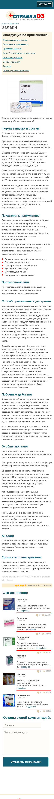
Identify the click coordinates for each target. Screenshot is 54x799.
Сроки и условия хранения (16, 70)
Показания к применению (15, 44)
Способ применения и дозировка (19, 53)
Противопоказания (12, 48)
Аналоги (7, 66)
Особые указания (11, 62)
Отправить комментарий (25, 761)
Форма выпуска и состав (15, 40)
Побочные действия (12, 57)
